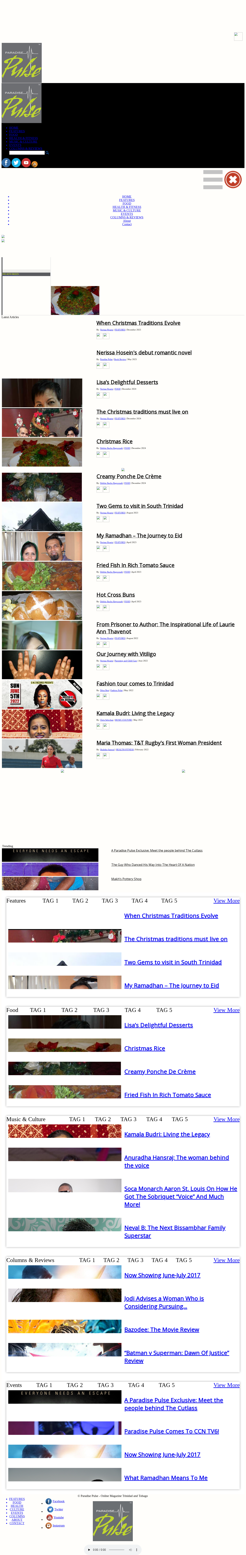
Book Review (120, 359)
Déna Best (104, 690)
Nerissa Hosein (106, 330)
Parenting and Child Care (126, 661)
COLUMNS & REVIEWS (25, 148)
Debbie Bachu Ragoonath (111, 448)
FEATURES (17, 131)
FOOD (13, 134)
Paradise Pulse (106, 359)
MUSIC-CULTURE (123, 720)
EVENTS (15, 145)
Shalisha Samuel (107, 749)
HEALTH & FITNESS (23, 138)
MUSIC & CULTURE (23, 141)
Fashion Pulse (117, 690)
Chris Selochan (106, 720)
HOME (13, 127)
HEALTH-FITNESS (125, 749)
